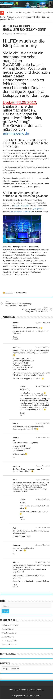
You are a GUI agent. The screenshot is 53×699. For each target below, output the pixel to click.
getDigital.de (37, 209)
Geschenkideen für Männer (20, 211)
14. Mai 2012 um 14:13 (43, 347)
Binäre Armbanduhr (21, 206)
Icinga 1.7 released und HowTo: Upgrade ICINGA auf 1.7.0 (35, 310)
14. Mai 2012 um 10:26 (43, 322)
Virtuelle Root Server (9, 633)
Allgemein (11, 17)
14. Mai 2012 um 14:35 (43, 386)
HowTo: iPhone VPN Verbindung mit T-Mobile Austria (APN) (18, 304)
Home (2, 17)
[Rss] (27, 692)
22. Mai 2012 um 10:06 (43, 528)
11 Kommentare (21, 34)
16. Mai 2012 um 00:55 (43, 437)
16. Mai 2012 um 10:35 (43, 499)
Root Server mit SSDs (9, 641)
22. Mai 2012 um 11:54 (43, 562)
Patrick (22, 386)
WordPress (23, 690)
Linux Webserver (8, 637)
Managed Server (8, 629)
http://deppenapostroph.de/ (30, 378)
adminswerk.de (16, 133)
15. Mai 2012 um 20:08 (43, 423)
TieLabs (41, 690)
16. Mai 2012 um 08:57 (43, 466)
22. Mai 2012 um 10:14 (43, 545)
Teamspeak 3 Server (9, 645)
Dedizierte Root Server (10, 625)
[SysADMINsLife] (26, 4)
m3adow (16, 348)
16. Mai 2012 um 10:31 (43, 479)
